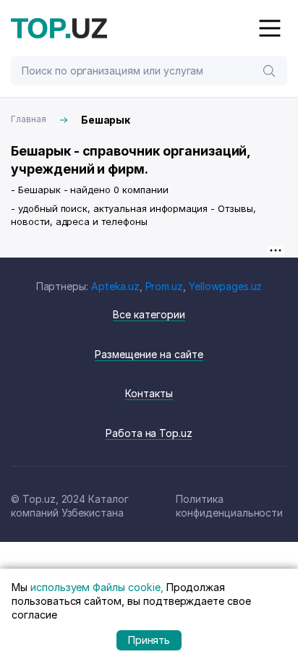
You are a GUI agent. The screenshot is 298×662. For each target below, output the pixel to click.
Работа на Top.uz (149, 433)
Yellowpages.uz (225, 286)
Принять (149, 640)
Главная (28, 119)
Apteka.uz (115, 286)
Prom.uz (164, 286)
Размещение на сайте (149, 354)
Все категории (148, 314)
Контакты (149, 393)
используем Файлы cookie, (96, 587)
